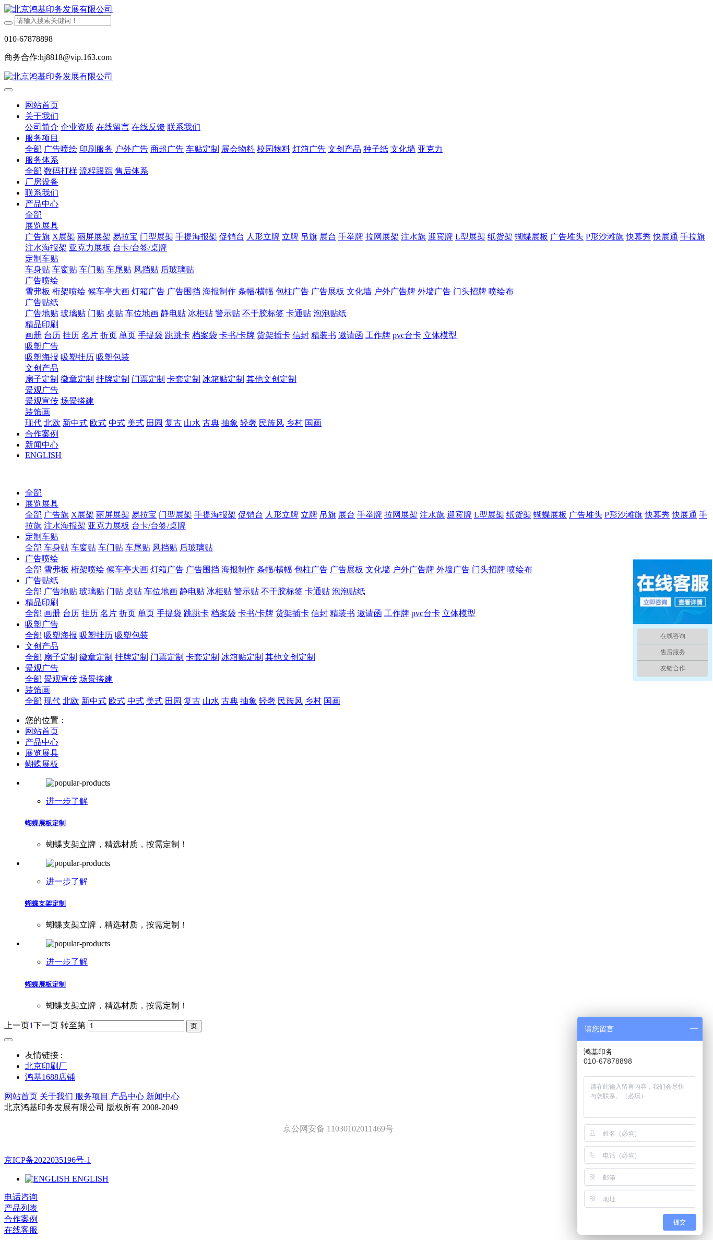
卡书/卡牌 (256, 613)
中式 (135, 700)
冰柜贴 (219, 591)
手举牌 (369, 514)
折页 (127, 613)
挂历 (89, 613)
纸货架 (518, 514)
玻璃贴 (91, 591)
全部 (33, 149)
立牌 (309, 514)
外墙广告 (453, 569)
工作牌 (396, 613)
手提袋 (169, 613)
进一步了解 (67, 801)
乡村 (313, 700)
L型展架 (489, 514)
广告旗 (56, 514)
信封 (319, 613)
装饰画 (37, 689)
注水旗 (432, 514)
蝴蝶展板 (550, 514)
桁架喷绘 (87, 569)
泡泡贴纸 (348, 591)
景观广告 (41, 668)
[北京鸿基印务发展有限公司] (356, 9)
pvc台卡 (425, 613)
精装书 (342, 613)
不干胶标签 (282, 591)
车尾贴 (137, 547)
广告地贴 (60, 591)
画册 (52, 613)
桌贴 (133, 591)
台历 (71, 613)
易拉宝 (144, 514)
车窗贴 (83, 547)
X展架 (82, 514)
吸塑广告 (41, 624)
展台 (346, 514)
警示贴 (246, 591)
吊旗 (327, 514)
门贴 (114, 591)
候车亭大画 (127, 569)
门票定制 (167, 657)
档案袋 (223, 613)
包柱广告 (311, 569)
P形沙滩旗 (623, 514)
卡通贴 (317, 591)
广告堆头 (585, 514)
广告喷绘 (41, 558)
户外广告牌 (413, 569)
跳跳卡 (196, 613)
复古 (192, 700)
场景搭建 (96, 679)
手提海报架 (215, 514)
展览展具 (41, 503)
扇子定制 (60, 657)
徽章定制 (96, 657)
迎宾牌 (459, 514)
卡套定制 (202, 657)
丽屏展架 (112, 514)
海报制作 (238, 569)
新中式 (93, 700)
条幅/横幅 (274, 569)
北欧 (71, 700)
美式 (154, 700)
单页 (146, 613)
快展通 (684, 514)
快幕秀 (657, 514)
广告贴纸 (41, 580)
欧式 (117, 700)
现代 (52, 700)
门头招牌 (488, 569)
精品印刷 (41, 602)
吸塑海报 (60, 635)
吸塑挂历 (96, 635)
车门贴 (110, 547)
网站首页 (41, 105)
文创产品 (41, 646)
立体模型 (459, 613)
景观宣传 (60, 679)
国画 (332, 700)
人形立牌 (282, 514)
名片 (108, 613)
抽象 (248, 700)
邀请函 (369, 613)
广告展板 (346, 569)
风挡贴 (164, 547)
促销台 (250, 514)
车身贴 (56, 547)
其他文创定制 (290, 657)
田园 (173, 700)
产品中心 (41, 742)
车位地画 (160, 591)
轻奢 (267, 700)
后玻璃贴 (196, 547)
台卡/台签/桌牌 (159, 525)
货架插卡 (292, 613)
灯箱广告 (167, 569)
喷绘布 (519, 569)
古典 (229, 700)
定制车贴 (41, 536)
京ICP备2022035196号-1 (47, 1159)
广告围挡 (202, 569)
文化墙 (377, 569)
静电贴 (192, 591)
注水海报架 (65, 525)
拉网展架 (401, 514)
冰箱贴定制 (242, 657)
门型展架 (175, 514)
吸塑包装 (131, 635)
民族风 (290, 700)
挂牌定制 (131, 657)
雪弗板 (56, 569)
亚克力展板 (108, 525)
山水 (211, 700)
